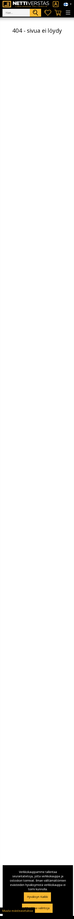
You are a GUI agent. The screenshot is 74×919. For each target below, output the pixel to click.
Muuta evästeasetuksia (17, 911)
